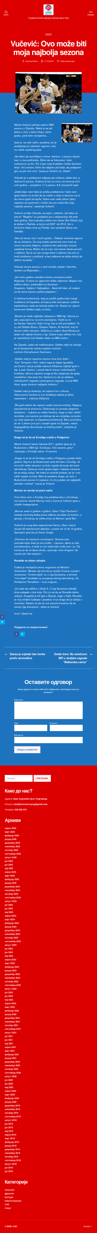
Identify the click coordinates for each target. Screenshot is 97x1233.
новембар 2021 (12, 1021)
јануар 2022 (10, 1014)
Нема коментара (67, 61)
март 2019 (10, 1138)
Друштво (9, 1193)
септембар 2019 (13, 1116)
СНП (7, 1204)
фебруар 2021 (12, 1054)
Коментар (19, 700)
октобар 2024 (11, 893)
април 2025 (10, 871)
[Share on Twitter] (22, 634)
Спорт (48, 34)
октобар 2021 (11, 1025)
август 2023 (11, 944)
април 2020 (10, 1090)
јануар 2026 (10, 839)
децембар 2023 (12, 930)
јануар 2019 (10, 1145)
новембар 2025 (12, 846)
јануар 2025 (10, 882)
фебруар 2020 (12, 1098)
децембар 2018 (12, 1149)
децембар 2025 (12, 842)
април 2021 (10, 1047)
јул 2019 (9, 1123)
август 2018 (11, 1163)
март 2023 (10, 963)
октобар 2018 (11, 1156)
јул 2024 (9, 904)
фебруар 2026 (12, 835)
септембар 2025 (13, 853)
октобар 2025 (11, 850)
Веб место (18, 735)
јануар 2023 (10, 970)
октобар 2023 (11, 937)
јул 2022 (9, 992)
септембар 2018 (13, 1160)
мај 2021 (9, 1043)
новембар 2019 (12, 1109)
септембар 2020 (13, 1072)
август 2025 (11, 857)
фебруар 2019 (12, 1142)
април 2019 (10, 1134)
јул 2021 (9, 1036)
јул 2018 (9, 1167)
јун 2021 (9, 1039)
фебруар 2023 (12, 966)
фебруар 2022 (12, 1010)
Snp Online (32, 61)
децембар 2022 (12, 974)
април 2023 (10, 959)
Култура (9, 1197)
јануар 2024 (10, 926)
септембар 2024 (13, 897)
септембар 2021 (13, 1028)
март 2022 (10, 1007)
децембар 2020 (12, 1061)
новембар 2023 (12, 934)
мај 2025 (9, 868)
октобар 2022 (11, 981)
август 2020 (11, 1076)
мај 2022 (9, 999)
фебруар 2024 (12, 923)
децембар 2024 (12, 886)
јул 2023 (9, 948)
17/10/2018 (48, 61)
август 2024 (11, 901)
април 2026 (10, 828)
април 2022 (10, 1003)
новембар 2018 (12, 1152)
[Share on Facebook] (16, 634)
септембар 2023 (13, 941)
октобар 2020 (11, 1069)
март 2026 (10, 831)
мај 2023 (9, 955)
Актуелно (9, 1189)
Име (16, 723)
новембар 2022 (12, 977)
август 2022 (11, 988)
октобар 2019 (11, 1112)
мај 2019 (9, 1131)
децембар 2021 (12, 1017)
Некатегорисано (13, 1200)
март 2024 (10, 919)
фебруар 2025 (12, 879)
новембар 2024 (12, 890)
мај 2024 (9, 912)
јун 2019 (9, 1127)
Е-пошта (54, 723)
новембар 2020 (12, 1065)
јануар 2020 (10, 1101)
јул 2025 (9, 861)
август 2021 (11, 1032)
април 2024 (10, 915)
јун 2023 (9, 952)
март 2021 (10, 1050)
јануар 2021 (10, 1058)
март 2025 (10, 875)
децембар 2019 (12, 1105)
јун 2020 (9, 1083)
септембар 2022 (13, 985)
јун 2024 (9, 908)
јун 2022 (9, 996)
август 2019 (11, 1120)
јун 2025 (9, 864)
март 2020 (10, 1094)
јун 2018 (9, 1171)
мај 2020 (9, 1087)
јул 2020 (9, 1079)
